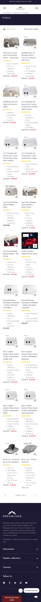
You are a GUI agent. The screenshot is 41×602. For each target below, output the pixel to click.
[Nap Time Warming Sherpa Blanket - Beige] (11, 191)
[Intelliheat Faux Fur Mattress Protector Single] (11, 91)
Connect (7, 567)
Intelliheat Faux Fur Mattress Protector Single (10, 104)
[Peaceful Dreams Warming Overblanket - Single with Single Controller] (30, 289)
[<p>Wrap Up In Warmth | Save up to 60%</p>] (20, 2)
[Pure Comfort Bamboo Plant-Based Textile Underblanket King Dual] (30, 341)
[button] (4, 8)
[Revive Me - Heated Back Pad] (30, 449)
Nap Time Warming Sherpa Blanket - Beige (10, 204)
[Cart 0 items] (36, 8)
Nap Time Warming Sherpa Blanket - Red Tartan (11, 253)
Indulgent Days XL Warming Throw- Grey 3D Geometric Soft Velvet (29, 56)
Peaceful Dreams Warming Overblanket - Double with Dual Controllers (11, 304)
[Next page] (35, 495)
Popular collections (11, 558)
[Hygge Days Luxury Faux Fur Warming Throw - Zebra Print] (11, 42)
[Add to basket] (16, 47)
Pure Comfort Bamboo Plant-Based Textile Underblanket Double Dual (11, 355)
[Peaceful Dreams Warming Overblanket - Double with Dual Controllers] (11, 289)
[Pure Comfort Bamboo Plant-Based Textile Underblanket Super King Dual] (30, 395)
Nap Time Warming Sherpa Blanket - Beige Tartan (29, 204)
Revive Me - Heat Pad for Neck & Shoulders (11, 460)
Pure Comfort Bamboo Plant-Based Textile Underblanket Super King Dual (29, 409)
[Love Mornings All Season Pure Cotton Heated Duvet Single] (30, 142)
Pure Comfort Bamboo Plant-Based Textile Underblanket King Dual (29, 355)
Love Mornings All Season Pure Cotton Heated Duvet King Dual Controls (10, 157)
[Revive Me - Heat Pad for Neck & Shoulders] (11, 449)
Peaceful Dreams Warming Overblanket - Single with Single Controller (30, 304)
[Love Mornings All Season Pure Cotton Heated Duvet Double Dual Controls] (30, 91)
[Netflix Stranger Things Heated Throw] (30, 240)
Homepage (7, 13)
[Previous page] (5, 495)
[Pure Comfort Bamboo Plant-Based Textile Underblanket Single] (11, 395)
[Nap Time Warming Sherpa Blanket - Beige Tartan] (30, 191)
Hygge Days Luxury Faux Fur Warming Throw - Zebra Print (10, 55)
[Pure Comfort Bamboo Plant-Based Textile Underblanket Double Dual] (11, 341)
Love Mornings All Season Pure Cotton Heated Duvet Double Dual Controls (29, 105)
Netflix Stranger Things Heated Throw (30, 252)
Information (8, 549)
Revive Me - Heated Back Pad (29, 460)
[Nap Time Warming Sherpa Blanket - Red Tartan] (11, 240)
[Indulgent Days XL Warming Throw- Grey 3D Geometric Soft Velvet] (30, 42)
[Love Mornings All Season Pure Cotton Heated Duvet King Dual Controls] (11, 142)
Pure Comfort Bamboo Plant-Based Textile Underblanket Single (11, 409)
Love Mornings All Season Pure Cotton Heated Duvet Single (29, 155)
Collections (17, 13)
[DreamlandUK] (20, 8)
